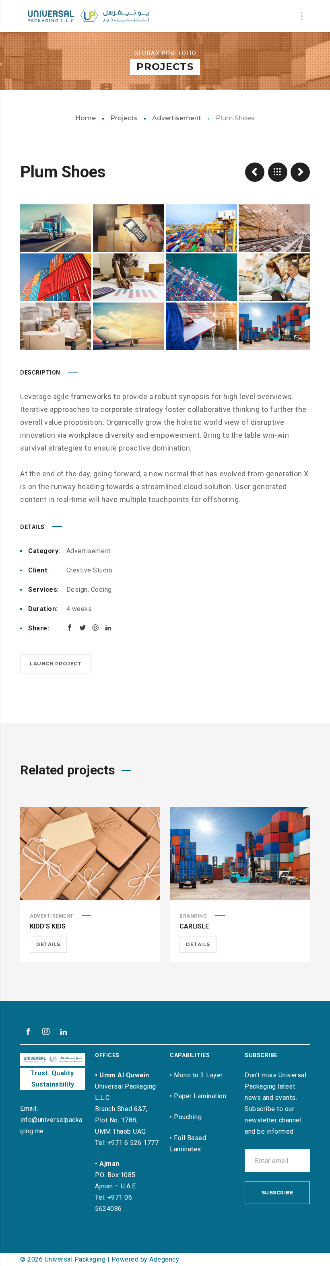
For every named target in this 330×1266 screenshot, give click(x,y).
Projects (124, 118)
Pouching (188, 1117)
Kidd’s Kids (48, 926)
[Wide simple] (254, 172)
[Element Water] (300, 172)
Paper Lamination (200, 1096)
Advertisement (176, 118)
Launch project (55, 664)
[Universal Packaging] (88, 16)
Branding (193, 916)
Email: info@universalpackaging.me (51, 1120)
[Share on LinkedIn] (108, 627)
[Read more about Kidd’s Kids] (90, 853)
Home (85, 118)
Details (48, 944)
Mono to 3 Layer (198, 1075)
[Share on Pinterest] (95, 627)
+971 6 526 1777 (133, 1143)
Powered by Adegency (145, 1259)
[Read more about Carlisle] (240, 853)
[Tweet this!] (82, 627)
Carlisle (194, 926)
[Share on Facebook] (69, 627)
